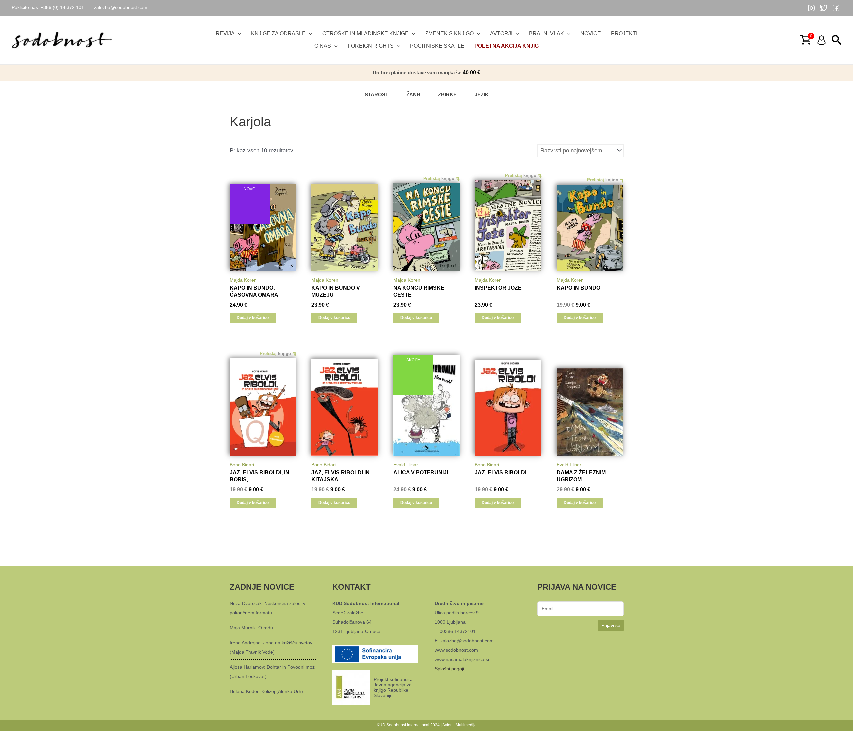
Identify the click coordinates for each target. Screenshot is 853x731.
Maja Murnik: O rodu (251, 627)
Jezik (482, 94)
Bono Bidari (242, 464)
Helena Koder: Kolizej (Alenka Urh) (266, 691)
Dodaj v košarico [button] (253, 317)
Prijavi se (610, 625)
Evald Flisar (405, 464)
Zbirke (447, 94)
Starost (376, 94)
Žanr (413, 94)
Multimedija (466, 725)
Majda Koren (243, 280)
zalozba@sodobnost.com (120, 7)
